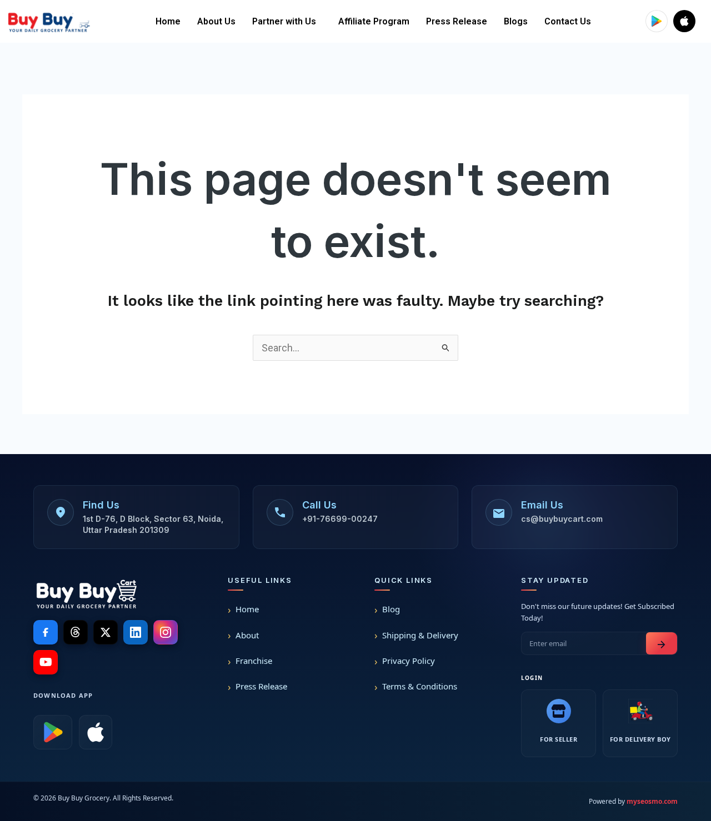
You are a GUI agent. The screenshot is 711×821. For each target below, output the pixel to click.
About (247, 635)
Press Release (456, 21)
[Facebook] (45, 632)
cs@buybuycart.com (562, 518)
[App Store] (95, 732)
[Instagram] (165, 632)
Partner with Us (284, 21)
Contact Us (567, 21)
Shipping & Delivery (420, 635)
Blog (391, 609)
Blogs (516, 21)
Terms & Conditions (419, 686)
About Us (216, 21)
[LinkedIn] (135, 632)
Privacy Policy (408, 660)
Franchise (254, 660)
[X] (105, 632)
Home (168, 21)
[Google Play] (52, 732)
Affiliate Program (373, 21)
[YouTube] (45, 662)
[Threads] (75, 632)
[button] (287, 21)
